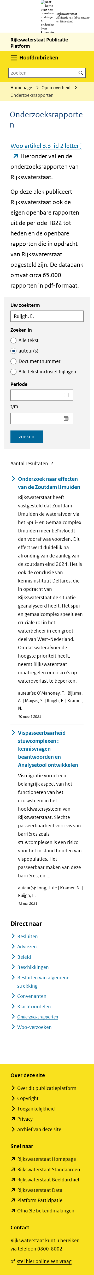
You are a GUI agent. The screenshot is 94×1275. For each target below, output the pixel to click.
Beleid (24, 957)
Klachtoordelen (34, 1007)
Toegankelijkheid (36, 1109)
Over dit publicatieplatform (47, 1088)
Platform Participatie (39, 1200)
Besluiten (27, 936)
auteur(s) (28, 351)
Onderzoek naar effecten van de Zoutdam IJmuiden (49, 483)
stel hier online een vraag (44, 1261)
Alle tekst (29, 340)
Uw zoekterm (25, 305)
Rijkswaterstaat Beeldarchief (48, 1180)
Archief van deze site (39, 1129)
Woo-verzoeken (34, 1027)
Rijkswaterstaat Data (39, 1190)
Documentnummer (40, 361)
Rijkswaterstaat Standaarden (48, 1170)
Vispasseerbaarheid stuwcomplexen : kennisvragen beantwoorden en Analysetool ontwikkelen (48, 749)
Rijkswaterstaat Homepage (46, 1159)
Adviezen (27, 947)
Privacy (25, 1119)
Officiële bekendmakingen (45, 1211)
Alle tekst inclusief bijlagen (47, 372)
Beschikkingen (33, 967)
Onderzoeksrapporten (37, 1017)
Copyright (28, 1098)
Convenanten (31, 996)
